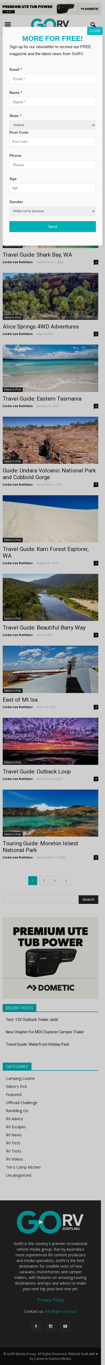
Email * (15, 69)
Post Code (19, 132)
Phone (15, 155)
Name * (15, 92)
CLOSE (94, 31)
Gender (16, 202)
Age (13, 178)
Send (52, 226)
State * (15, 116)
